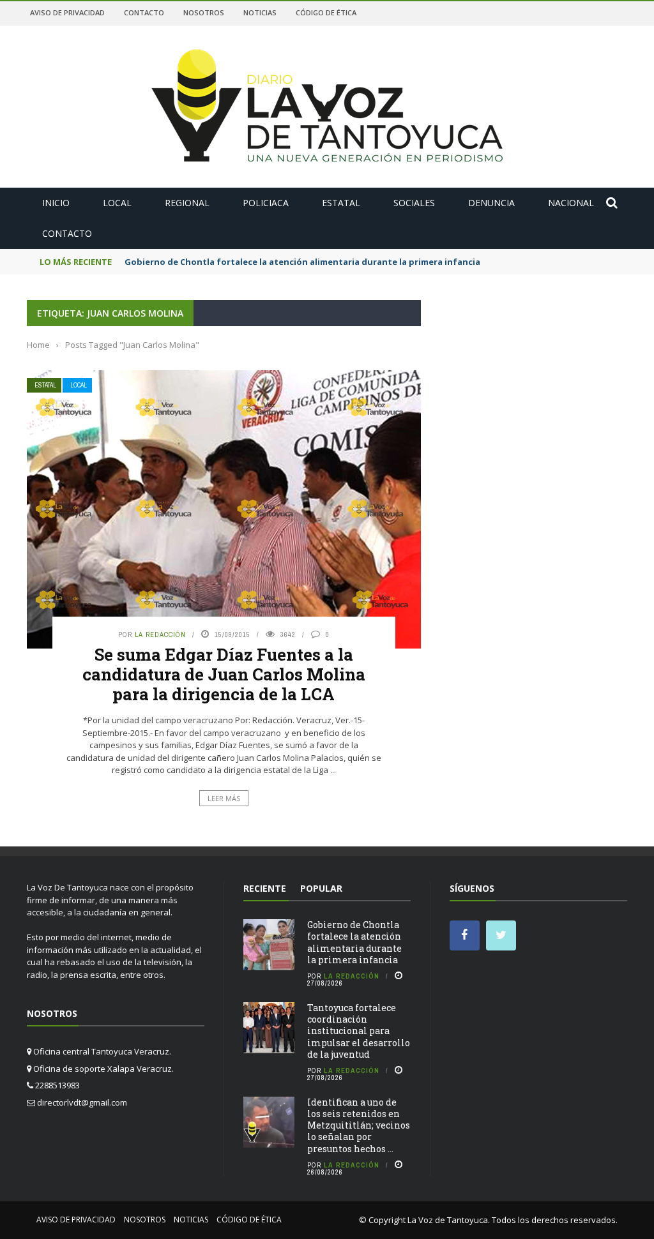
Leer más (224, 798)
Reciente (264, 888)
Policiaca (266, 203)
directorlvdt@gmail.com (82, 1102)
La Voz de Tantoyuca (447, 1220)
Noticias (260, 12)
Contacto (144, 12)
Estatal (341, 203)
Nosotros (203, 12)
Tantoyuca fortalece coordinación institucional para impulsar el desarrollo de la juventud (358, 1031)
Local (117, 203)
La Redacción (160, 634)
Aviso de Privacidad (67, 12)
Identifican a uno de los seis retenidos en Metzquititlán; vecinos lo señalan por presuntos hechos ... (358, 1125)
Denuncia (491, 203)
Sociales (414, 203)
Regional (187, 203)
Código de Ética (326, 12)
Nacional (571, 203)
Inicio (56, 203)
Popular (321, 888)
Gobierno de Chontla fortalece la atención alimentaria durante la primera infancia (302, 261)
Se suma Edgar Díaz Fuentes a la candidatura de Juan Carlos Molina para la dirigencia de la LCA (223, 674)
